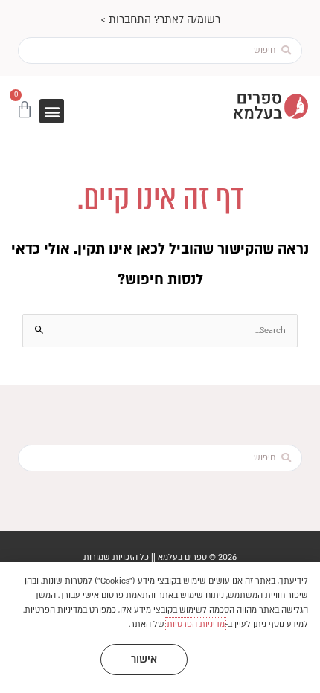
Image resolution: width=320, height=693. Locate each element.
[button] (51, 111)
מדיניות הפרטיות (196, 624)
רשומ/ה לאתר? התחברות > (160, 20)
